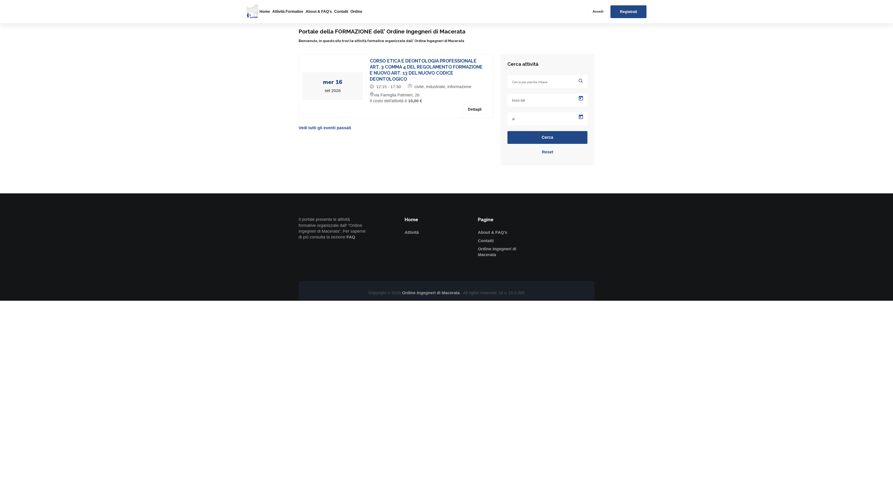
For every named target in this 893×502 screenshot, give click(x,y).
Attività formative (287, 11)
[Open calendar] (581, 98)
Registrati (628, 12)
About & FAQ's (319, 11)
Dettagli (474, 109)
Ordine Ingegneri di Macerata (431, 293)
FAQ (351, 237)
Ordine (356, 11)
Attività (412, 232)
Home (265, 11)
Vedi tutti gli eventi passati (325, 128)
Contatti (341, 11)
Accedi (598, 11)
